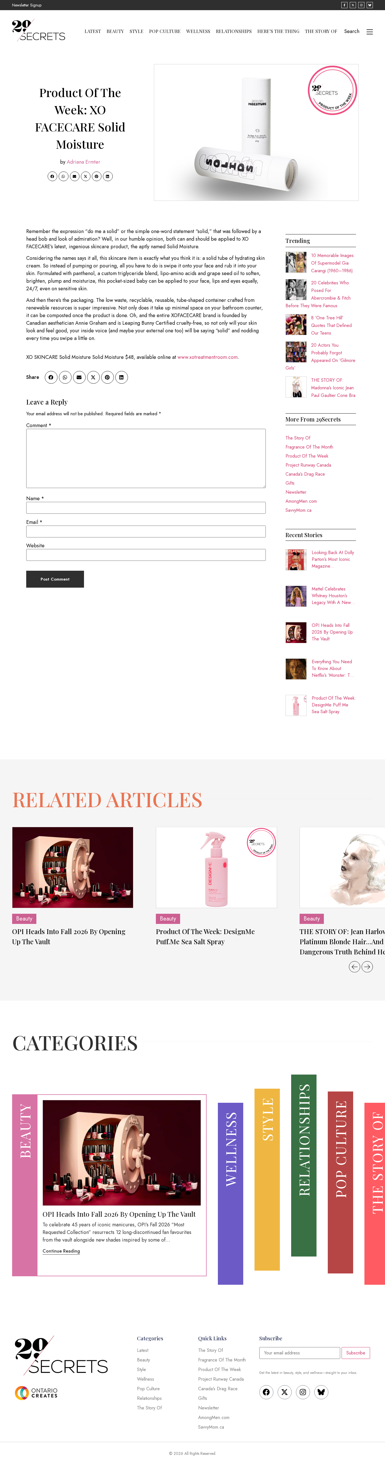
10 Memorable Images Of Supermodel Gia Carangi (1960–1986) (332, 263)
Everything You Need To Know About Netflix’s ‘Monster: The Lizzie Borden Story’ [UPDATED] (333, 668)
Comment (39, 425)
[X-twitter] (285, 1392)
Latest (93, 31)
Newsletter (296, 492)
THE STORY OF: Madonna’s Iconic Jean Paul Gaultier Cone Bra (333, 388)
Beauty (115, 31)
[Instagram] (303, 1392)
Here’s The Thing (278, 31)
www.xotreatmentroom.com (208, 357)
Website (35, 545)
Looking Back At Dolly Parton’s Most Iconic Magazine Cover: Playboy (333, 559)
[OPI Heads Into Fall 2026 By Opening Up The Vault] (72, 867)
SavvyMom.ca (298, 510)
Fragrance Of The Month (309, 447)
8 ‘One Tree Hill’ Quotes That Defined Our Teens (331, 325)
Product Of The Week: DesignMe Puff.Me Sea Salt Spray (334, 705)
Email (34, 522)
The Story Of (321, 31)
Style (136, 31)
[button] (52, 176)
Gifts (290, 483)
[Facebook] (266, 1392)
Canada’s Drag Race (305, 474)
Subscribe (355, 1353)
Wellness (198, 31)
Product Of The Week (307, 456)
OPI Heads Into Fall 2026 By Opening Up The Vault (332, 632)
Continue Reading (61, 1251)
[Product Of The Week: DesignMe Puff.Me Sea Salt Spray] (216, 867)
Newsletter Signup (26, 5)
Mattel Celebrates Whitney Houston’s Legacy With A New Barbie (331, 596)
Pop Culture (165, 31)
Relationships (234, 31)
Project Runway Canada (308, 465)
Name (35, 498)
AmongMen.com (301, 501)
